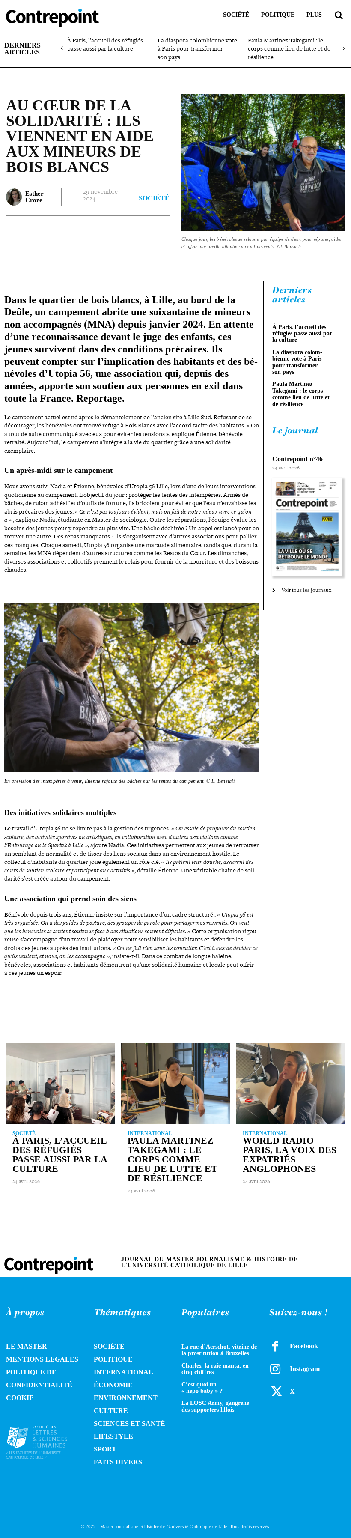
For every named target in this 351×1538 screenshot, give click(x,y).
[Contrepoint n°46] (307, 527)
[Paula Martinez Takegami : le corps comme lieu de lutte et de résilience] (175, 1083)
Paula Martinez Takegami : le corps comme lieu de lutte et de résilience (289, 48)
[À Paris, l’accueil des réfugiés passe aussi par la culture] (60, 1083)
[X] (94, 233)
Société (154, 198)
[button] (338, 15)
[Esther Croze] (14, 197)
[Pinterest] (113, 233)
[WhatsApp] (133, 233)
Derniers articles (292, 294)
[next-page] (343, 48)
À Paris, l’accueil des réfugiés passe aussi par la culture (105, 44)
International (150, 1133)
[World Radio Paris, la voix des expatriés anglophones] (290, 1083)
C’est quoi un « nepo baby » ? (202, 1387)
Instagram (305, 1368)
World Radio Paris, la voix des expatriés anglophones (289, 1154)
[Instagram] (275, 1369)
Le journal (295, 430)
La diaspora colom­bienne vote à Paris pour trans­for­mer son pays (197, 48)
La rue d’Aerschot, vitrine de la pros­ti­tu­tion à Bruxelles (219, 1350)
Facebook (304, 1346)
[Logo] (44, 1442)
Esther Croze (34, 197)
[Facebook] (74, 233)
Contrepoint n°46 (297, 459)
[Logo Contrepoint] (52, 18)
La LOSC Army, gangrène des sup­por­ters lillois (215, 1406)
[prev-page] (62, 48)
